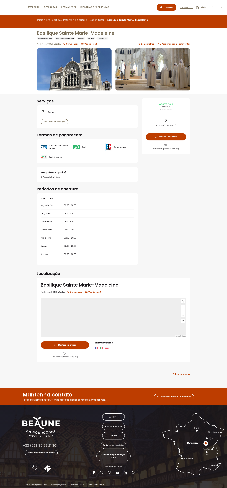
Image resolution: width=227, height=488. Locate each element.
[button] (220, 7)
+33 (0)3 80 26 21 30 (39, 445)
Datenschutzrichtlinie (96, 485)
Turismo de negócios (113, 445)
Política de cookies (77, 485)
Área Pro (113, 417)
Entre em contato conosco (41, 452)
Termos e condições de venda (36, 485)
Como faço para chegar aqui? (113, 456)
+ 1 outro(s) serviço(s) (166, 125)
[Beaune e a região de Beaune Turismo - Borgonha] (13, 7)
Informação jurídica (58, 485)
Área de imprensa (113, 426)
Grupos (113, 435)
